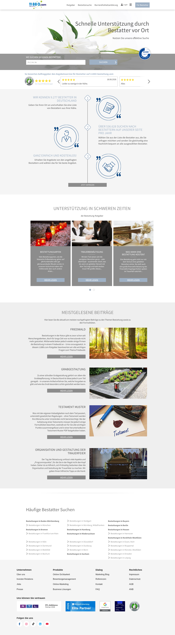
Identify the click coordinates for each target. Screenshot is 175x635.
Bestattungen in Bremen (37, 529)
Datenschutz (135, 579)
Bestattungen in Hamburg (78, 529)
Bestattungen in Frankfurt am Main (43, 533)
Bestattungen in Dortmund (40, 545)
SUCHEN (103, 62)
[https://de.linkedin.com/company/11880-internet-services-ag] (40, 624)
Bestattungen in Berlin (118, 525)
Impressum (134, 574)
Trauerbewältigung (92, 251)
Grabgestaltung (73, 369)
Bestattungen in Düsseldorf (81, 541)
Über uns (21, 574)
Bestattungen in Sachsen (78, 554)
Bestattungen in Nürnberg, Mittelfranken (87, 525)
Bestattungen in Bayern (118, 521)
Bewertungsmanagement (64, 579)
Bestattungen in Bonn (79, 549)
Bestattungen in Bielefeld (39, 549)
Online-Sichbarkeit (61, 574)
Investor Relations (25, 579)
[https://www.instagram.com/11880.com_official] (26, 624)
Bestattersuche (85, 5)
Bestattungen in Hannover (122, 533)
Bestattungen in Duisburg (80, 545)
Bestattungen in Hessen (118, 529)
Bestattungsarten (50, 251)
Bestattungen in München (40, 525)
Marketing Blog (102, 574)
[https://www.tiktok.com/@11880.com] (33, 624)
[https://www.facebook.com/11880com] (19, 624)
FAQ (98, 589)
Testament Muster (72, 407)
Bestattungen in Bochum (39, 553)
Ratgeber (71, 5)
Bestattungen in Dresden (121, 553)
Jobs (19, 584)
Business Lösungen (62, 589)
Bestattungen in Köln (38, 541)
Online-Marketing (61, 584)
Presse (20, 589)
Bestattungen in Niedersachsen (81, 533)
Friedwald (78, 329)
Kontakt (99, 584)
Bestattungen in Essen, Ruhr (123, 541)
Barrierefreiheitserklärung (106, 5)
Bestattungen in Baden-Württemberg (42, 521)
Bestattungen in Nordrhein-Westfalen (124, 537)
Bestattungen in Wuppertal (122, 545)
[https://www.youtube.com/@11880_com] (47, 624)
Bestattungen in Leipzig (121, 557)
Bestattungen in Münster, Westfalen (126, 549)
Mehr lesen (50, 279)
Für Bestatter (142, 5)
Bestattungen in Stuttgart (80, 521)
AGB (131, 584)
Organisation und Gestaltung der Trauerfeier (60, 451)
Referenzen (101, 579)
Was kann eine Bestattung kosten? (133, 253)
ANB (131, 589)
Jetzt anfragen (87, 185)
